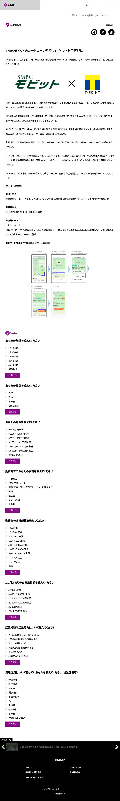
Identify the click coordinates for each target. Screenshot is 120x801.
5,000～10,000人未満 (19, 553)
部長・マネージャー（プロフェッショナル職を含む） (31, 487)
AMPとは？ (29, 767)
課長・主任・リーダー (18, 483)
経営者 (11, 495)
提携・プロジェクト (98, 15)
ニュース (82, 15)
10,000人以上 (15, 557)
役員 (10, 491)
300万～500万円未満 (18, 433)
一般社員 (12, 478)
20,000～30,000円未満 (19, 602)
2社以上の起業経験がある (20, 647)
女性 (10, 397)
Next (116, 747)
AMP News (15, 24)
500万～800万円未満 (18, 438)
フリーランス (14, 499)
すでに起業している (17, 643)
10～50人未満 (15, 532)
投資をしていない (16, 717)
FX (9, 701)
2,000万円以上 (15, 454)
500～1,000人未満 (17, 544)
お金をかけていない (17, 611)
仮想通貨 (12, 692)
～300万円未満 (15, 429)
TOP (74, 15)
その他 (11, 401)
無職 (10, 566)
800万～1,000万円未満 (19, 442)
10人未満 (13, 527)
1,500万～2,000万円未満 (20, 450)
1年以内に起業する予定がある (23, 639)
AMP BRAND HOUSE (34, 777)
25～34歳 (13, 352)
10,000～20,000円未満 (19, 598)
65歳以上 (13, 369)
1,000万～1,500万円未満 (20, 446)
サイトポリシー (75, 767)
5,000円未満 (14, 589)
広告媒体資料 (75, 772)
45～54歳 (13, 360)
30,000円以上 (15, 606)
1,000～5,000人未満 (18, 549)
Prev (4, 747)
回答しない (13, 405)
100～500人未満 (16, 540)
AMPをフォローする (52, 789)
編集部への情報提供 (33, 772)
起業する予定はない (18, 655)
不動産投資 (13, 696)
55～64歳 (13, 364)
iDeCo (11, 688)
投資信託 (12, 679)
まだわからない (15, 651)
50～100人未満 (15, 536)
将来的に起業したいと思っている (23, 634)
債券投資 (12, 709)
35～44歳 (13, 356)
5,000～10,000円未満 (19, 594)
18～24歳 (13, 348)
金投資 (11, 705)
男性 (10, 392)
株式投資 (12, 684)
